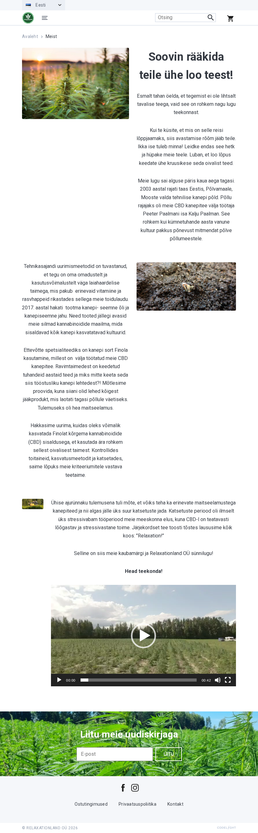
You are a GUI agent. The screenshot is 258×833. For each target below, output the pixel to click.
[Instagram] (135, 788)
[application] (143, 635)
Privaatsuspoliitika (137, 804)
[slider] (139, 680)
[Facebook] (123, 788)
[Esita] (59, 680)
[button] (143, 635)
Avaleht (30, 36)
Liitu (169, 754)
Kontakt (175, 804)
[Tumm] (218, 680)
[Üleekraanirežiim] (228, 680)
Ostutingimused (91, 804)
